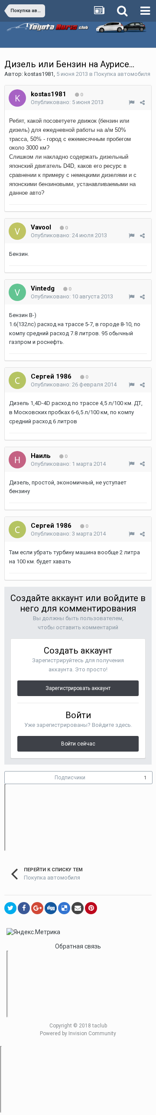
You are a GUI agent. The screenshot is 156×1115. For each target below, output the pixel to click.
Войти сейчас (78, 744)
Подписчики (70, 778)
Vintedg (43, 288)
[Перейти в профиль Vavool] (17, 231)
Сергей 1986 (51, 376)
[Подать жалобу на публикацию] (131, 102)
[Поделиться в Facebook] (24, 908)
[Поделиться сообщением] (142, 102)
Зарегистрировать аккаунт (78, 688)
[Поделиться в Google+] (37, 908)
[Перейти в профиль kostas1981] (17, 98)
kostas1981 (39, 74)
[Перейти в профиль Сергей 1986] (17, 380)
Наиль (41, 456)
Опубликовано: (67, 102)
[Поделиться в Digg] (51, 908)
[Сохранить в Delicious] (64, 908)
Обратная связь (78, 946)
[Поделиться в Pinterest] (91, 908)
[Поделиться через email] (78, 908)
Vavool (41, 227)
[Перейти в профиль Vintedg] (17, 292)
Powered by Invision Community (78, 1033)
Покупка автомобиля (122, 74)
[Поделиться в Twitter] (10, 908)
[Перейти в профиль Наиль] (17, 459)
